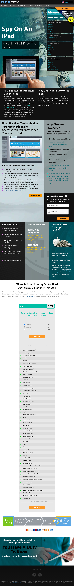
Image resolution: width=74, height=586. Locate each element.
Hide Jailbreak (26, 493)
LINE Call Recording (28, 366)
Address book (26, 420)
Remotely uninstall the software (31, 471)
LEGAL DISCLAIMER (16, 582)
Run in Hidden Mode (28, 487)
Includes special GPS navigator (59, 165)
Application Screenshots (29, 414)
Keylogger (25, 441)
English (66, 2)
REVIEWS (30, 6)
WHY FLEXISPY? (39, 6)
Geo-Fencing (26, 425)
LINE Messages (26, 396)
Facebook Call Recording (29, 364)
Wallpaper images (27, 453)
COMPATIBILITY (21, 6)
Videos (24, 447)
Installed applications (28, 439)
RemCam (25, 358)
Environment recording (29, 355)
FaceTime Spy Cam (27, 353)
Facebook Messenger (28, 388)
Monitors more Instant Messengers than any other (58, 144)
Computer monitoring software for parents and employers (35, 237)
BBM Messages (27, 404)
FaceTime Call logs (27, 374)
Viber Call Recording (28, 369)
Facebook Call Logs (28, 377)
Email (24, 412)
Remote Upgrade (27, 482)
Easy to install (26, 458)
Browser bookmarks (28, 431)
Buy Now (35, 195)
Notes (24, 417)
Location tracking (27, 422)
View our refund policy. (49, 521)
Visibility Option (27, 460)
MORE (47, 6)
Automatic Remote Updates (30, 495)
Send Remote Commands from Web (32, 466)
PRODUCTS (4, 6)
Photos (24, 444)
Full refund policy (10, 257)
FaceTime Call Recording (29, 350)
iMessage (25, 393)
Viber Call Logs (26, 382)
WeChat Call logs (27, 385)
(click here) (43, 346)
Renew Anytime (27, 485)
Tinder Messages (27, 407)
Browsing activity (27, 428)
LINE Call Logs (26, 380)
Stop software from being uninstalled (33, 490)
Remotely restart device (29, 476)
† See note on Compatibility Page (38, 501)
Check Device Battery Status (30, 468)
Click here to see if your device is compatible (36, 520)
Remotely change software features (32, 479)
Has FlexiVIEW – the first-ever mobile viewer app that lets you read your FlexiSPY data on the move (59, 179)
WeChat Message (27, 409)
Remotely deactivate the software (32, 474)
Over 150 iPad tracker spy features (15, 190)
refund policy (31, 296)
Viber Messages (27, 399)
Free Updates (26, 498)
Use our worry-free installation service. (66, 521)
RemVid (25, 360)
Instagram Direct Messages (30, 390)
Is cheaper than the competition (59, 173)
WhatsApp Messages (28, 401)
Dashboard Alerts (27, 463)
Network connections (28, 433)
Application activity (28, 436)
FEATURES (12, 6)
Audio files (25, 450)
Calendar (25, 455)
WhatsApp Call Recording (29, 372)
